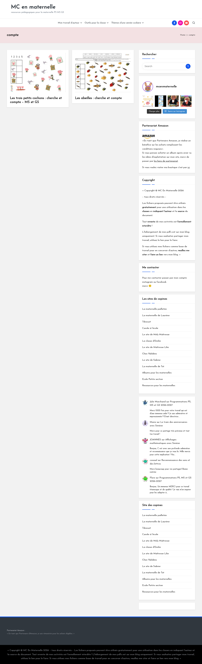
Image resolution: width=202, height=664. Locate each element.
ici (189, 167)
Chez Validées (149, 354)
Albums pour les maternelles (156, 373)
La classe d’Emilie (151, 341)
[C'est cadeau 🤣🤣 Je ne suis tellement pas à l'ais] (173, 101)
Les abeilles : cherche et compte (98, 98)
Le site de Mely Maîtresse (155, 334)
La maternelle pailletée (154, 309)
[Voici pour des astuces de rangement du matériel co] (186, 101)
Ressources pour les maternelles (158, 385)
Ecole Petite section (152, 379)
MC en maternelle (33, 7)
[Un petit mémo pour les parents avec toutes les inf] (160, 101)
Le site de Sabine (151, 360)
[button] (188, 66)
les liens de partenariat (166, 161)
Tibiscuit (146, 322)
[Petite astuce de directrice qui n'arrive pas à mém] (147, 101)
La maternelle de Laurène (156, 315)
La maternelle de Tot (153, 366)
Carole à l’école (150, 328)
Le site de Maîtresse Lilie (155, 347)
